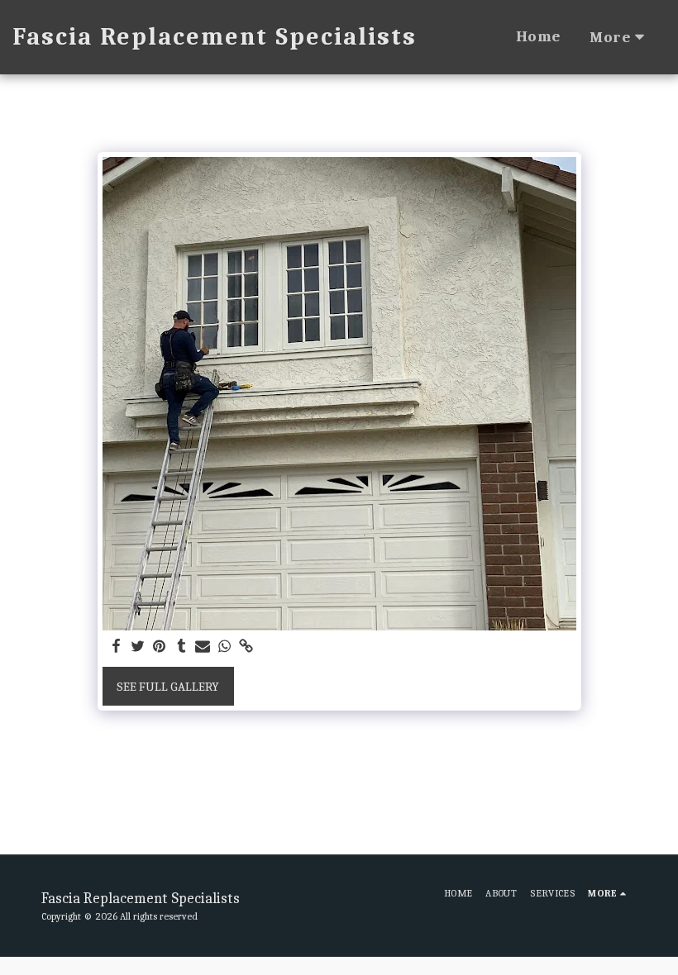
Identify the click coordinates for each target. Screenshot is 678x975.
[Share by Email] (203, 647)
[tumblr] (181, 647)
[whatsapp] (224, 647)
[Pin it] (160, 647)
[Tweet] (138, 647)
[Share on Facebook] (116, 647)
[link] (247, 647)
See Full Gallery (168, 686)
